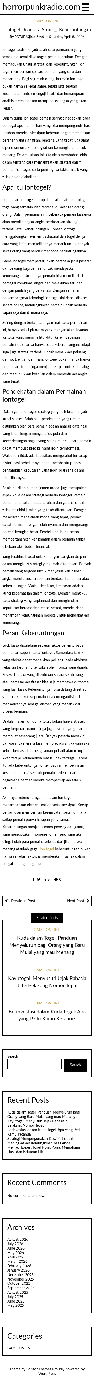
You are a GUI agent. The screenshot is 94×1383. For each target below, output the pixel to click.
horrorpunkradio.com (41, 7)
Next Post (75, 901)
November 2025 (20, 1279)
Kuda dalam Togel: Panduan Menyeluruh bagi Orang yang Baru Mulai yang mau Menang (47, 945)
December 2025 (20, 1275)
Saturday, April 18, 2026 (66, 37)
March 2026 (17, 1261)
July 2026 (15, 1244)
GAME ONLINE (47, 21)
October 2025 (18, 1283)
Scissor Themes (38, 1369)
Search (12, 1056)
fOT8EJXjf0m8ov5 (29, 37)
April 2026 (15, 1257)
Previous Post (22, 901)
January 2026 (18, 1270)
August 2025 (17, 1292)
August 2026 (17, 1239)
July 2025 (15, 1297)
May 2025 (15, 1306)
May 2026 (15, 1253)
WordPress (47, 1374)
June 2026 (16, 1248)
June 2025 (16, 1301)
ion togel (47, 849)
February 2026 (19, 1266)
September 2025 (20, 1288)
